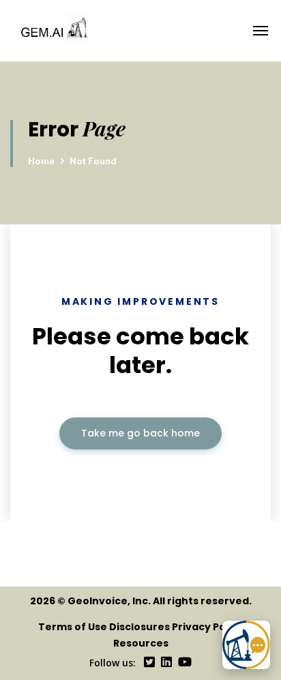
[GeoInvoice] (145, 30)
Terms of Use (72, 627)
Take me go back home (140, 433)
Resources (140, 643)
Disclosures (139, 627)
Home (41, 161)
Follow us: (112, 662)
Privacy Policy (207, 627)
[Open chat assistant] (246, 645)
